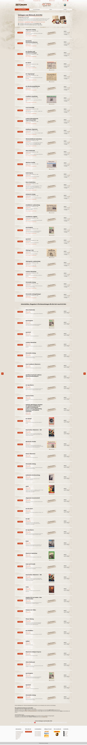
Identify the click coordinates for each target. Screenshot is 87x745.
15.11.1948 (28, 499)
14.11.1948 (28, 476)
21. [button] (52, 722)
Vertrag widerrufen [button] (28, 731)
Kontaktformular (18, 733)
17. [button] (45, 722)
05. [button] (27, 722)
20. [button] (50, 722)
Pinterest (66, 735)
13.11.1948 (28, 420)
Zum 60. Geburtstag (38, 733)
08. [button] (31, 722)
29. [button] (64, 722)
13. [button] (39, 722)
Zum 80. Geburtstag (38, 735)
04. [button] (25, 722)
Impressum (17, 737)
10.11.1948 (28, 311)
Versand (69, 32)
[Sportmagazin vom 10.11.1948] (53, 230)
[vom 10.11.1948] (53, 323)
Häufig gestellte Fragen (19, 731)
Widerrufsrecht (18, 735)
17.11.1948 (28, 674)
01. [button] (20, 722)
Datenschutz (18, 736)
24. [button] (56, 722)
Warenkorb (65, 0)
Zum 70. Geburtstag (38, 734)
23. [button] (55, 722)
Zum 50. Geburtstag (38, 732)
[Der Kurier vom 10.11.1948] (53, 65)
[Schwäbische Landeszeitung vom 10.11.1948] (53, 208)
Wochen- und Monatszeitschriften (30, 710)
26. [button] (59, 722)
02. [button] (22, 722)
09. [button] (33, 722)
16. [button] (44, 722)
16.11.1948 (28, 642)
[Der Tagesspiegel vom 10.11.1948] (53, 77)
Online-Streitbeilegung (19, 732)
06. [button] (28, 722)
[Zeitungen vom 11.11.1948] (84, 373)
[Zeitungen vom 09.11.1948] (2, 373)
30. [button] (66, 722)
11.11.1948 (28, 365)
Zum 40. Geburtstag (38, 731)
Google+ (66, 733)
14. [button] (41, 722)
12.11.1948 (28, 377)
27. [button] (61, 722)
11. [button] (36, 722)
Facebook (66, 731)
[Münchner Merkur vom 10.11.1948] (53, 164)
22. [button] (53, 722)
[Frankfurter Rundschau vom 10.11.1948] (53, 99)
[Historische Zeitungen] (21, 4)
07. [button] (30, 722)
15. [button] (42, 722)
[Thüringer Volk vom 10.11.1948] (53, 252)
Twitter (66, 734)
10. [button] (34, 722)
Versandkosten (18, 734)
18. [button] (47, 722)
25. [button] (58, 722)
